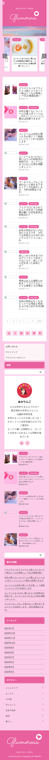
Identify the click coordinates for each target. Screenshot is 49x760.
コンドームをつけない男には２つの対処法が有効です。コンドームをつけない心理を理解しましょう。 (24, 62)
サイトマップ (12, 352)
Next (44, 56)
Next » (40, 321)
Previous (5, 56)
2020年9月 (9, 647)
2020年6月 (9, 661)
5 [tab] (32, 74)
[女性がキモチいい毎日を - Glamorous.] (27, 333)
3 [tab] (24, 74)
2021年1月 (9, 628)
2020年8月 (9, 652)
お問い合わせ (12, 346)
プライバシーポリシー (16, 357)
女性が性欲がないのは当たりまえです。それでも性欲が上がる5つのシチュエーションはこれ (31, 235)
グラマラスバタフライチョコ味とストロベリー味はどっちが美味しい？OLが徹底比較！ (31, 92)
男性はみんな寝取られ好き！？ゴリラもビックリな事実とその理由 (31, 283)
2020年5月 (9, 666)
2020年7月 (9, 657)
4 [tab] (28, 74)
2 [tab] (20, 74)
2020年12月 (9, 633)
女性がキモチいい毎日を (24, 752)
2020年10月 (9, 642)
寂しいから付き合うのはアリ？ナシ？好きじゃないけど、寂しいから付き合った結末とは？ (31, 260)
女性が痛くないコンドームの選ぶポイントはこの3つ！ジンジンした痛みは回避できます (31, 114)
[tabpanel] (24, 54)
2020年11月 (9, 637)
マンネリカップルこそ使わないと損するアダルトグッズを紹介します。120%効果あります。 (31, 186)
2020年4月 (9, 671)
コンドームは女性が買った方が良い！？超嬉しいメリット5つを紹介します (31, 137)
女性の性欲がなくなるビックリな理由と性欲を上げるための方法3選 (31, 303)
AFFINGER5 (36, 756)
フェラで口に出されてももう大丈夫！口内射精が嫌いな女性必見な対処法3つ (31, 211)
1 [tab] (17, 74)
